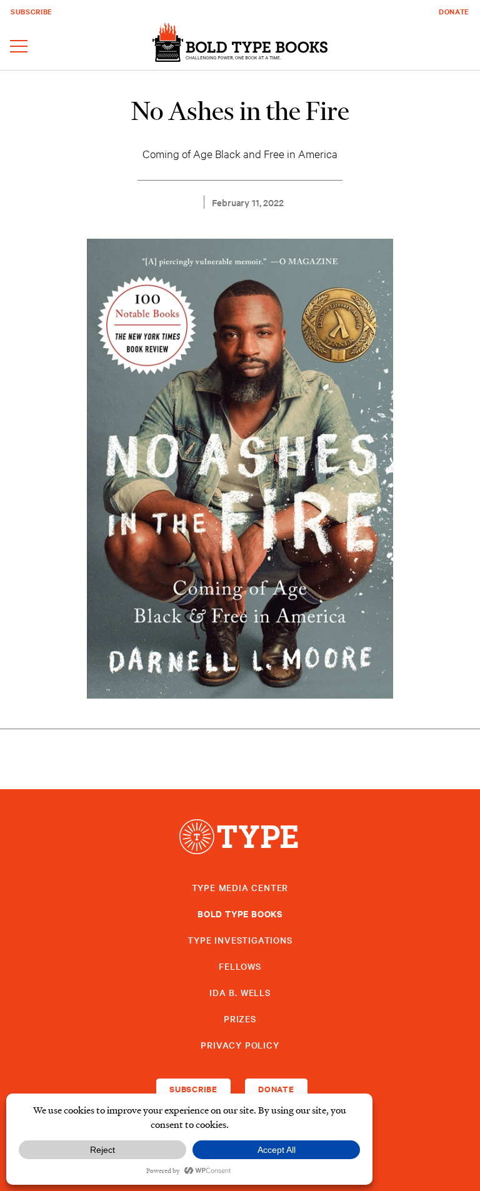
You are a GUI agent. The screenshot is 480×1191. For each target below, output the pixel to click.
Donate (454, 11)
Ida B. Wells (240, 992)
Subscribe (31, 11)
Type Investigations (240, 940)
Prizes (240, 1018)
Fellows (240, 966)
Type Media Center (240, 887)
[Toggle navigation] (19, 47)
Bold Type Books (240, 913)
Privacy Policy (240, 1045)
